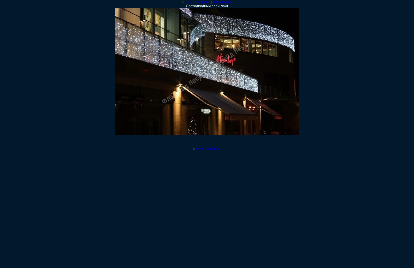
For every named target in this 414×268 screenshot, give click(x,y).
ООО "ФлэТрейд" (197, 2)
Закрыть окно (222, 2)
